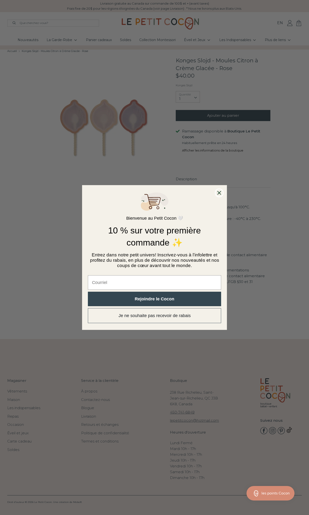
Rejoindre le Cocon (154, 299)
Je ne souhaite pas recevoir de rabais (155, 315)
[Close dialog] (219, 193)
